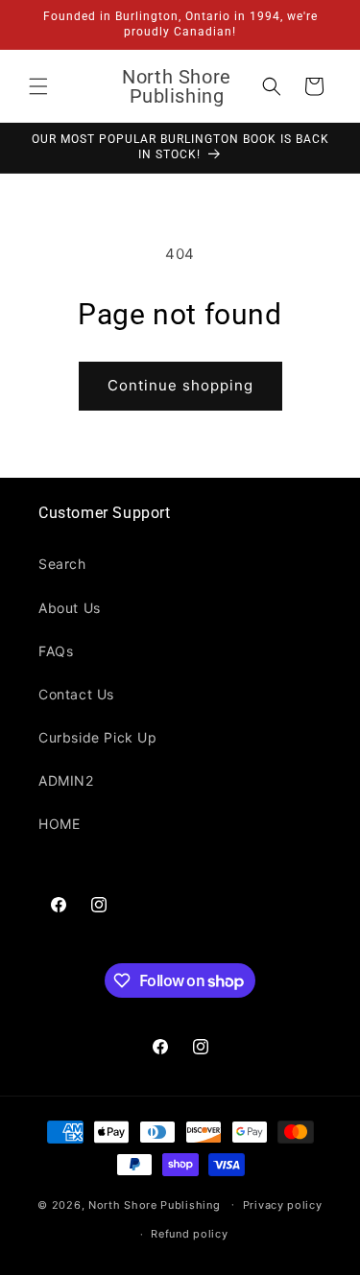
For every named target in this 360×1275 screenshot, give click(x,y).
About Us (69, 608)
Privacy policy (283, 1205)
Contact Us (76, 694)
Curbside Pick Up (97, 737)
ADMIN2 (66, 780)
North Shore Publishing (154, 1204)
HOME (59, 823)
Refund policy (189, 1233)
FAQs (55, 651)
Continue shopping (180, 385)
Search (62, 563)
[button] (38, 86)
